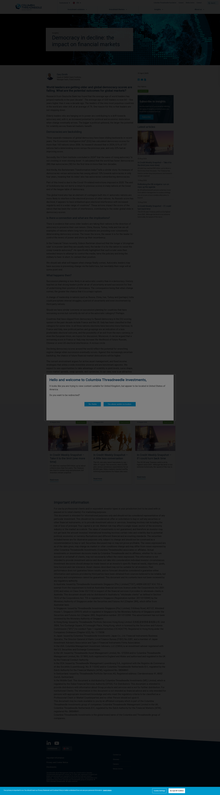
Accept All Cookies (177, 791)
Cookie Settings (159, 791)
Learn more (107, 790)
